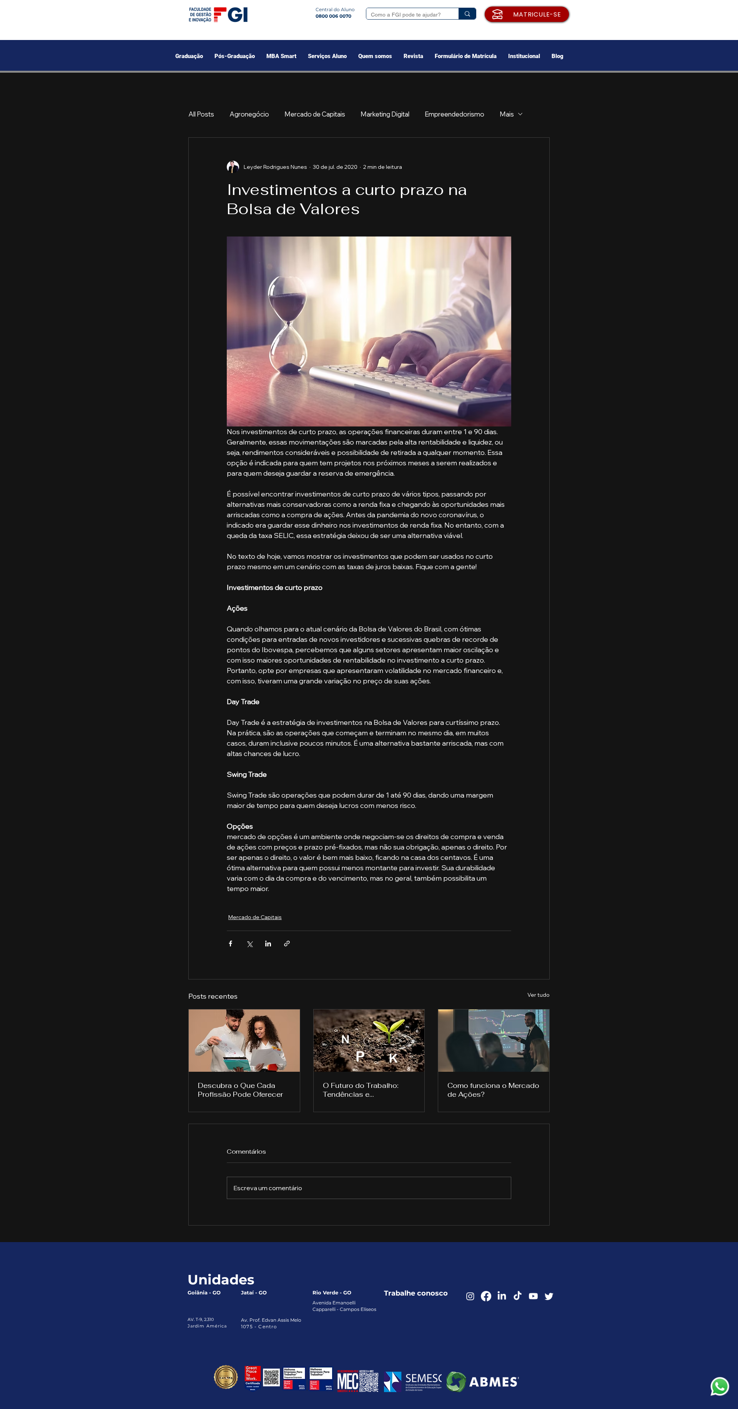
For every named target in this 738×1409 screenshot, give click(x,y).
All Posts (201, 114)
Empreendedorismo (454, 114)
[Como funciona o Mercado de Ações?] (493, 1040)
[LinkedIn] (502, 1296)
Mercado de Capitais (314, 114)
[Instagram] (470, 1296)
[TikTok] (517, 1296)
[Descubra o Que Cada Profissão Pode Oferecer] (244, 1040)
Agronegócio (249, 114)
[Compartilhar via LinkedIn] (268, 943)
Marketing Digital (385, 114)
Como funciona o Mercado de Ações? (493, 1090)
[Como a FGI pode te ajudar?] (467, 13)
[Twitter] (549, 1296)
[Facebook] (486, 1296)
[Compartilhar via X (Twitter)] (249, 943)
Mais (507, 114)
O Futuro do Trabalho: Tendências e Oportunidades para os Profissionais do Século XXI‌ (364, 1090)
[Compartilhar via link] (287, 943)
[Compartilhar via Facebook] (230, 943)
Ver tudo (538, 994)
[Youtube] (533, 1296)
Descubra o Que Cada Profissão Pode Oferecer (240, 1090)
